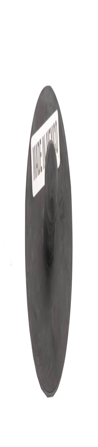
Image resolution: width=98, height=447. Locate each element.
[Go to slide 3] (2, 209)
